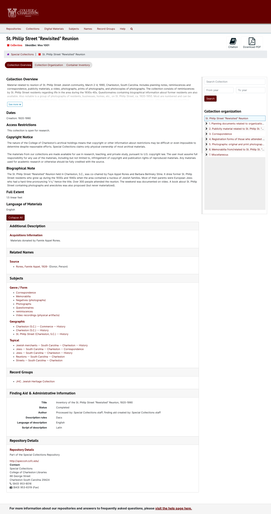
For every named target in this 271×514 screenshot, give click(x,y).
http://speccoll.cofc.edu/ (24, 461)
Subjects (74, 28)
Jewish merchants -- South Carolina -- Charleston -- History (52, 345)
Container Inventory (78, 65)
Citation (233, 46)
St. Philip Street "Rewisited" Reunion (226, 118)
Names (88, 28)
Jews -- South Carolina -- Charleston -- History (44, 352)
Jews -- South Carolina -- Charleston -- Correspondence (50, 349)
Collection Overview (19, 65)
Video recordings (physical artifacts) (38, 315)
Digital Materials (54, 28)
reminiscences (24, 311)
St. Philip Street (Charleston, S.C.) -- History (42, 334)
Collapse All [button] (15, 217)
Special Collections (22, 54)
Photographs (23, 303)
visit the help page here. (173, 508)
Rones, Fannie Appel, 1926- (32, 266)
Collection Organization (49, 65)
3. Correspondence (220, 133)
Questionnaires (25, 307)
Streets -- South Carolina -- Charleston (39, 360)
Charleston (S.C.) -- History (32, 330)
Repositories (13, 28)
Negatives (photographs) (31, 300)
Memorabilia (23, 296)
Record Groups (106, 28)
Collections (32, 28)
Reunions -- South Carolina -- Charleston (40, 356)
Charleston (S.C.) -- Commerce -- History (40, 326)
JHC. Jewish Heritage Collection (35, 381)
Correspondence (26, 292)
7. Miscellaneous (218, 154)
